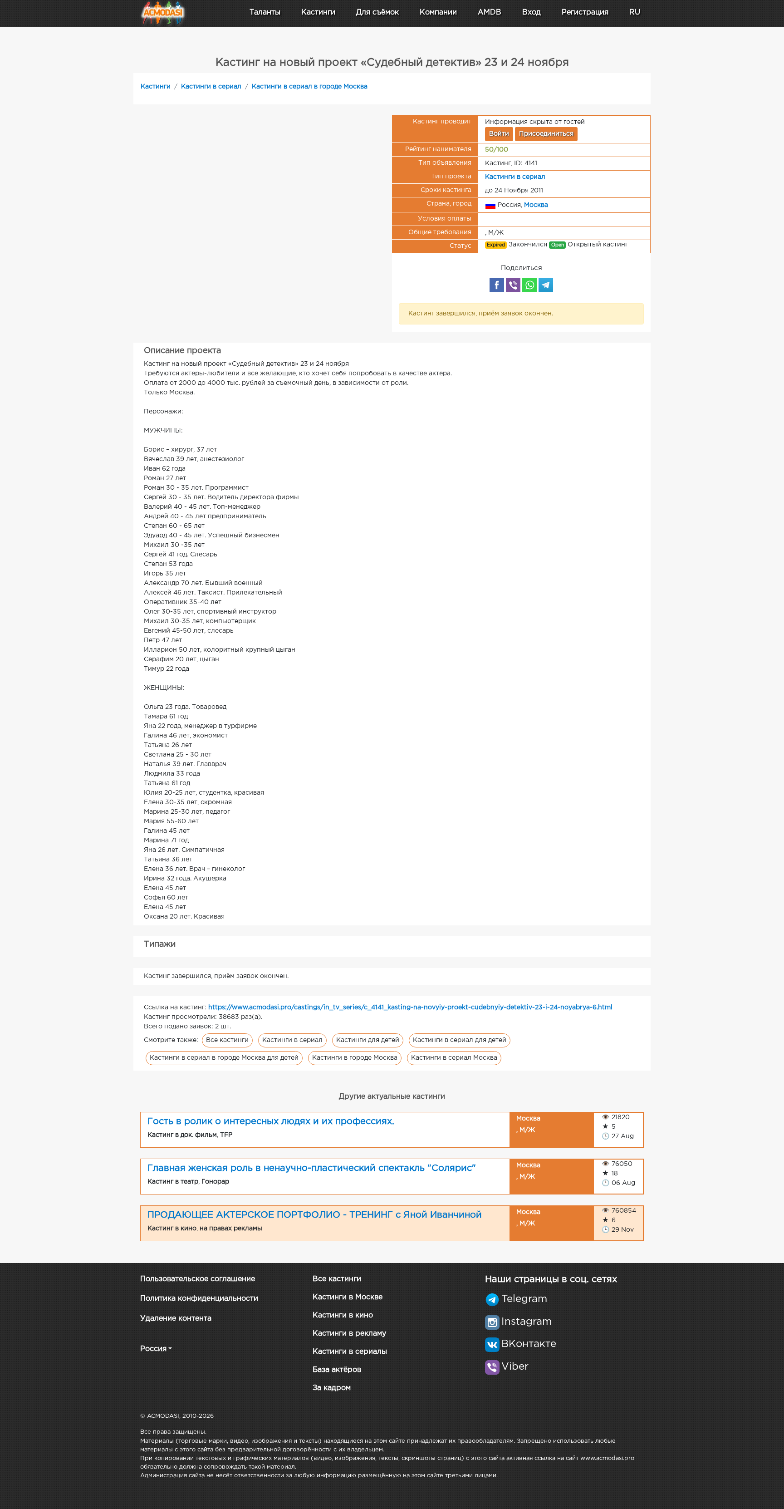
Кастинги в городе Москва (354, 1058)
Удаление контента (175, 1318)
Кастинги (156, 86)
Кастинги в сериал (211, 86)
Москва (536, 204)
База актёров (337, 1369)
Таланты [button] (265, 12)
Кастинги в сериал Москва (454, 1058)
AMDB (489, 12)
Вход (531, 12)
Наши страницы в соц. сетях (551, 1279)
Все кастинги (227, 1040)
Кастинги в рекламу (349, 1333)
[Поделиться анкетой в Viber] (513, 285)
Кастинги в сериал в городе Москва (310, 86)
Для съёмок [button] (377, 12)
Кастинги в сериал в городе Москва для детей (224, 1058)
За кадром (332, 1388)
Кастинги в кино (343, 1315)
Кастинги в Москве (347, 1297)
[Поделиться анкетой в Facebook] (497, 285)
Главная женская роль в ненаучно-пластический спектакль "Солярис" (311, 1168)
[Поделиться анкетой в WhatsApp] (529, 285)
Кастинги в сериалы (350, 1351)
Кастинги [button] (318, 12)
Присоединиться (546, 134)
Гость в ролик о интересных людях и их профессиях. (270, 1121)
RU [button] (634, 12)
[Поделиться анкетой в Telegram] (546, 285)
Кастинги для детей (367, 1040)
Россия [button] (153, 1349)
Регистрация (585, 12)
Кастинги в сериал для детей (459, 1040)
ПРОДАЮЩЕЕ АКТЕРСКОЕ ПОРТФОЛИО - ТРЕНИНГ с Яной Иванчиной (314, 1215)
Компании (438, 12)
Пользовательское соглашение (197, 1279)
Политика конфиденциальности (199, 1298)
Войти (499, 134)
